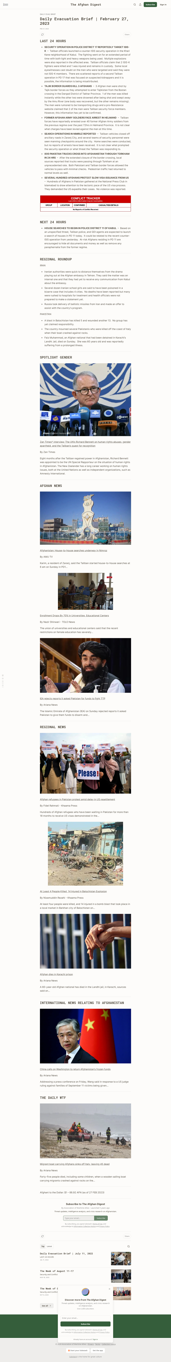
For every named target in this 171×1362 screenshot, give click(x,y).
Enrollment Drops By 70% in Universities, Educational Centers (74, 615)
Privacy (91, 1344)
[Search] (134, 4)
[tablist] (46, 1246)
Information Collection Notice (85, 1332)
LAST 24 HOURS (47, 1257)
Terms (97, 1344)
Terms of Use (97, 1330)
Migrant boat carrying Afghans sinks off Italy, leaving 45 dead (75, 1164)
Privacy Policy (104, 1332)
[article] (85, 1258)
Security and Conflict (49, 1274)
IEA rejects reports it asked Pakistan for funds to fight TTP (72, 698)
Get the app (98, 1350)
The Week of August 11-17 (57, 1271)
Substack (73, 1356)
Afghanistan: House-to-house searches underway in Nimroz (73, 550)
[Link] (36, 41)
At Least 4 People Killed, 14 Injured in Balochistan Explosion (73, 891)
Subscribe (150, 4)
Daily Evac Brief (48, 14)
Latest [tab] (49, 1246)
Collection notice (109, 1344)
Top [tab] (42, 1246)
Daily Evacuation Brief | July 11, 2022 (66, 1253)
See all (45, 1305)
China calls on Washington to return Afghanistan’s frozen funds (75, 1069)
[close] (110, 1289)
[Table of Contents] (3, 681)
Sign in (163, 4)
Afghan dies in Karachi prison (56, 974)
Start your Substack (79, 1350)
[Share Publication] (140, 4)
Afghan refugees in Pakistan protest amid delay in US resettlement (77, 799)
